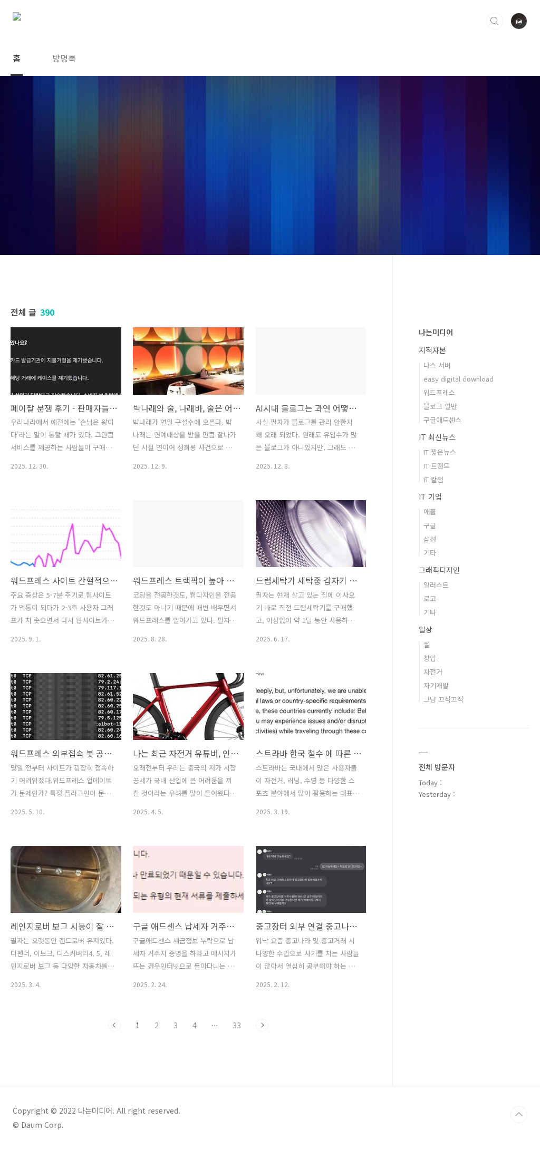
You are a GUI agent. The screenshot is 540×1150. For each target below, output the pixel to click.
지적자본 (432, 350)
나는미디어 (436, 332)
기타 (429, 553)
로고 (429, 598)
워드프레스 (439, 392)
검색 (495, 21)
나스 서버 (437, 365)
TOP (518, 1114)
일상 (425, 629)
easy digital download (458, 379)
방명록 (64, 58)
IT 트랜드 (436, 466)
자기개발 (436, 685)
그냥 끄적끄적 (443, 699)
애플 (429, 511)
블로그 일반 (440, 406)
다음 (262, 1025)
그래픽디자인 (439, 569)
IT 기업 (430, 496)
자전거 (432, 672)
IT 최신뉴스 (437, 437)
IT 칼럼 (433, 479)
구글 (429, 525)
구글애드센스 (442, 420)
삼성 (429, 539)
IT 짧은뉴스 (439, 452)
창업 (429, 658)
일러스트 (436, 585)
